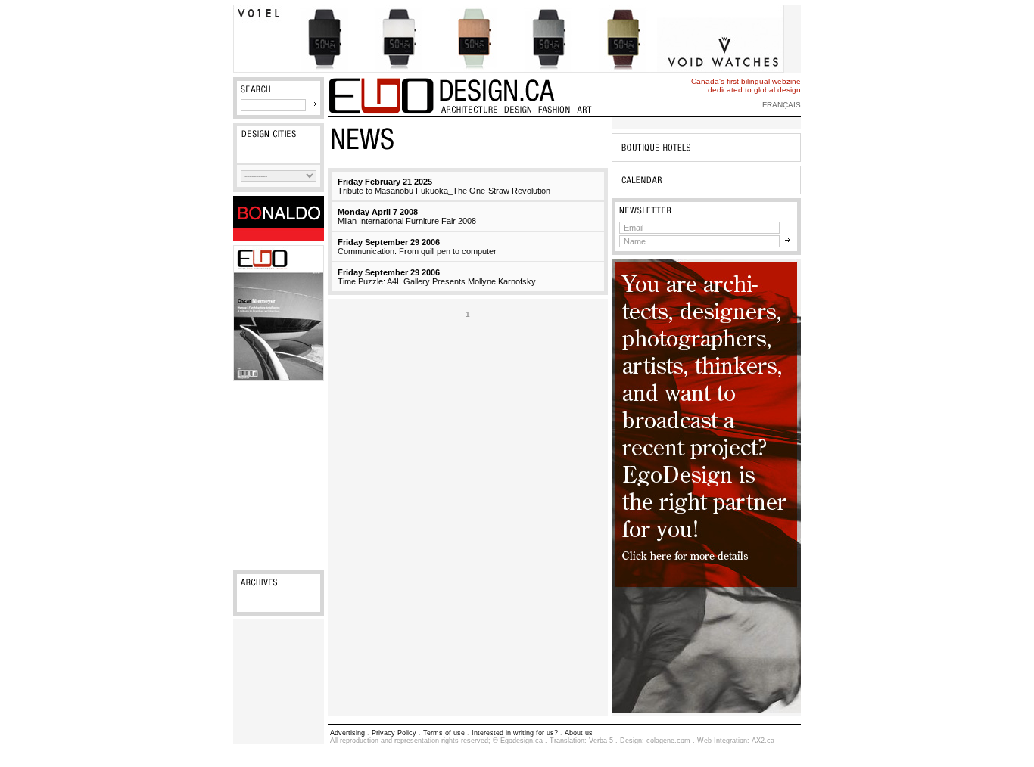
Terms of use (444, 733)
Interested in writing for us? (515, 733)
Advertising (347, 733)
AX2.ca (763, 740)
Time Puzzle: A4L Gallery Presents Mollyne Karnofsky (437, 277)
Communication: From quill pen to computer (417, 247)
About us (579, 733)
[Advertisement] (278, 476)
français (781, 105)
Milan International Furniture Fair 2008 (407, 216)
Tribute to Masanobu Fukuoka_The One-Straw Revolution (444, 186)
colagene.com (668, 740)
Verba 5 (601, 740)
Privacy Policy (394, 733)
